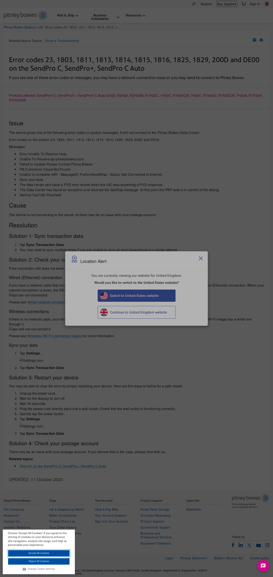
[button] (39, 569)
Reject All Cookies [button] (39, 561)
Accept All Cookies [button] (38, 553)
